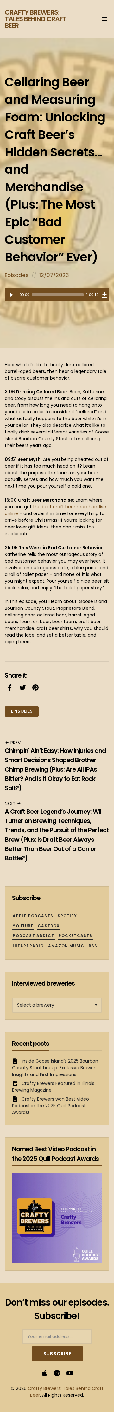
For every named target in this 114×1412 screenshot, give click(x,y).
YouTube (23, 925)
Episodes (16, 275)
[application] (57, 294)
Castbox (49, 925)
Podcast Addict (33, 935)
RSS (93, 946)
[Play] (11, 294)
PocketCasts (75, 935)
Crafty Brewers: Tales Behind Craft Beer (35, 19)
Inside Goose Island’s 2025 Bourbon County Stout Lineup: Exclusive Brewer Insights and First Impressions (55, 1068)
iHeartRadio (28, 946)
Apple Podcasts (33, 916)
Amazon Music (66, 946)
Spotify (67, 916)
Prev (15, 742)
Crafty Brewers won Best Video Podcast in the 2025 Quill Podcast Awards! (50, 1106)
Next (11, 803)
